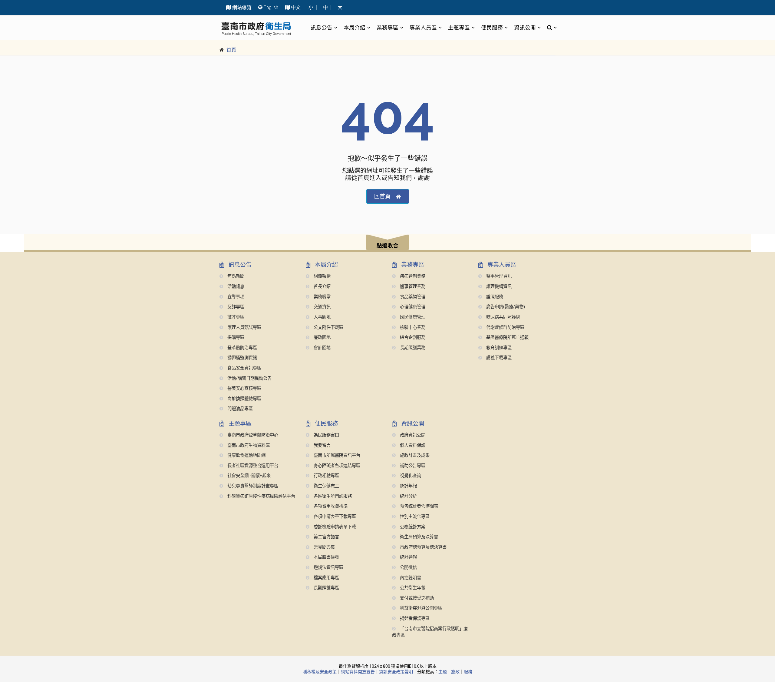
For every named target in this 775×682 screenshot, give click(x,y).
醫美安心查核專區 (243, 388)
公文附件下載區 (327, 327)
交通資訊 (321, 306)
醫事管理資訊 (498, 276)
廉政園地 (321, 337)
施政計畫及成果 (414, 455)
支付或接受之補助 (416, 598)
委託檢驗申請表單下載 (334, 527)
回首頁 (382, 196)
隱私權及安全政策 (320, 671)
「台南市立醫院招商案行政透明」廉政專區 (430, 632)
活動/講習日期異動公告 (249, 378)
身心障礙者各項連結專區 (336, 465)
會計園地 (321, 347)
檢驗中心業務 (412, 327)
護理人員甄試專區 (243, 327)
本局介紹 (354, 27)
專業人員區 (423, 27)
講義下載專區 (498, 357)
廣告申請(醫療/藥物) (505, 306)
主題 (442, 671)
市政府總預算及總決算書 (423, 547)
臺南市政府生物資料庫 (248, 445)
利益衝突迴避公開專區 (420, 608)
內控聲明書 (410, 577)
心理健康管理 (412, 306)
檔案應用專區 (325, 577)
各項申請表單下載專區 (334, 516)
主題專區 (459, 27)
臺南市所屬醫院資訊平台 (336, 455)
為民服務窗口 (325, 435)
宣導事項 (235, 296)
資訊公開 (525, 27)
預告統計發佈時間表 (418, 506)
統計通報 (408, 557)
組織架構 (321, 276)
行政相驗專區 (325, 475)
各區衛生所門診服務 (332, 496)
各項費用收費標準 (330, 506)
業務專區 (387, 27)
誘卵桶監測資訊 (241, 357)
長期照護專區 (325, 587)
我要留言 (321, 445)
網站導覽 (242, 7)
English (271, 7)
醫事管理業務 (412, 286)
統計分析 (408, 496)
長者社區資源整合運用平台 (252, 465)
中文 (296, 7)
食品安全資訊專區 (243, 368)
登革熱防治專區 (241, 347)
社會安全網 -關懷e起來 (248, 475)
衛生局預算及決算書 (418, 537)
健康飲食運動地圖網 (245, 455)
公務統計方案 (412, 527)
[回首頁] (256, 28)
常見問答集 (323, 547)
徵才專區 (235, 317)
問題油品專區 (239, 408)
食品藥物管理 (412, 296)
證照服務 (494, 296)
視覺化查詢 (410, 475)
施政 (455, 671)
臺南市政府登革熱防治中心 (252, 435)
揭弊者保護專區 (414, 618)
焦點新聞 (235, 276)
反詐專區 (235, 306)
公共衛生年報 (412, 587)
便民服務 (492, 27)
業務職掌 (321, 296)
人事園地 (321, 317)
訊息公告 (321, 27)
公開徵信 (408, 567)
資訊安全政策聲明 (396, 671)
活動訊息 (235, 286)
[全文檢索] (550, 27)
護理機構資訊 (498, 286)
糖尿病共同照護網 (502, 317)
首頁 (231, 50)
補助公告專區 (412, 465)
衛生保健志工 (325, 486)
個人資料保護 (412, 445)
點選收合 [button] (387, 245)
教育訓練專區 (498, 347)
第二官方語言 (325, 537)
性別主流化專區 (414, 516)
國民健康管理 (412, 317)
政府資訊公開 (412, 435)
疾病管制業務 (412, 276)
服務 (468, 671)
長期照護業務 (412, 347)
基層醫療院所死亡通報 (507, 337)
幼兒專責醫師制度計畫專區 (252, 486)
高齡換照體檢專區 (243, 398)
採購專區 (235, 337)
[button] (387, 243)
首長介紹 (321, 286)
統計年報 (408, 486)
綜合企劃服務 (412, 337)
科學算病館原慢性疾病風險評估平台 (260, 496)
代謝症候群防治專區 (504, 327)
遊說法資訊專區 (327, 567)
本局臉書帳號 (325, 557)
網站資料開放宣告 (358, 671)
